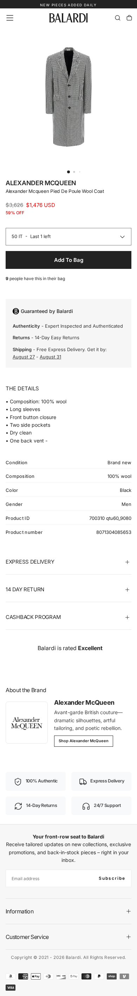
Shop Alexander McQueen (84, 740)
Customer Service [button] (27, 936)
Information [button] (19, 911)
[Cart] (129, 18)
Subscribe (112, 878)
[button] (10, 18)
